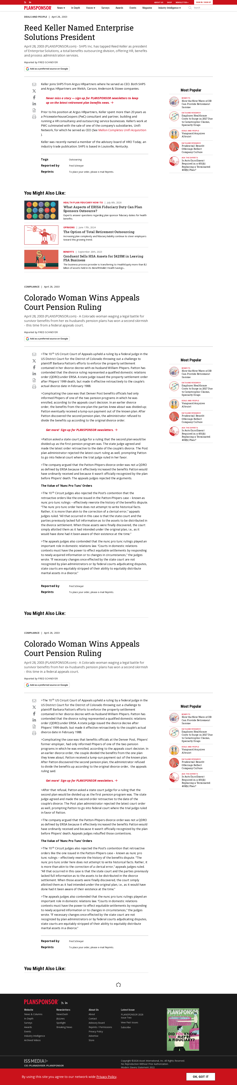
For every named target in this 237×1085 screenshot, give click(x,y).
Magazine (147, 8)
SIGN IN (199, 2)
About (92, 1014)
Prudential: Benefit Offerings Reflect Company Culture (193, 149)
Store (91, 1040)
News (60, 8)
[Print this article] (34, 116)
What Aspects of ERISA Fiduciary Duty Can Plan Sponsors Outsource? (102, 209)
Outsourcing (75, 159)
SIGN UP (207, 2)
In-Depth (75, 8)
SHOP (169, 2)
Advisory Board (97, 1022)
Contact (93, 1018)
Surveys (105, 8)
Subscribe (126, 1027)
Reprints (109, 171)
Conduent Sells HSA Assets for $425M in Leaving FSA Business (103, 258)
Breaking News (64, 1027)
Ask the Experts (190, 157)
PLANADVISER (37, 1065)
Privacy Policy (96, 1031)
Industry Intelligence (168, 8)
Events (132, 8)
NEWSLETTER (181, 2)
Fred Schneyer (48, 62)
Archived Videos (32, 1040)
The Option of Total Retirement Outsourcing (99, 232)
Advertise (93, 1035)
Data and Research (191, 112)
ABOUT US (158, 2)
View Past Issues (129, 1022)
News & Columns (33, 1014)
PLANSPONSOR (55, 1065)
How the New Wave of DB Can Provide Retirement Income (197, 104)
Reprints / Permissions (100, 1027)
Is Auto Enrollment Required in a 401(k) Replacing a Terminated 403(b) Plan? (196, 165)
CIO (26, 1065)
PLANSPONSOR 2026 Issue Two (132, 1016)
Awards (119, 8)
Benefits (186, 98)
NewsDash (62, 1014)
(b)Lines (60, 1018)
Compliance (32, 286)
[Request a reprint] (34, 110)
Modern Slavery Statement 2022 (138, 1067)
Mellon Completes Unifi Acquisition (122, 130)
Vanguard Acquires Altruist (193, 135)
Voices (90, 8)
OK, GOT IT (201, 1077)
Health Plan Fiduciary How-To (83, 202)
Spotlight (61, 1022)
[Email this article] (34, 84)
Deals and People (35, 16)
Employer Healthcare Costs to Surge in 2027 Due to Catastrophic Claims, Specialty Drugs (197, 120)
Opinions (69, 227)
